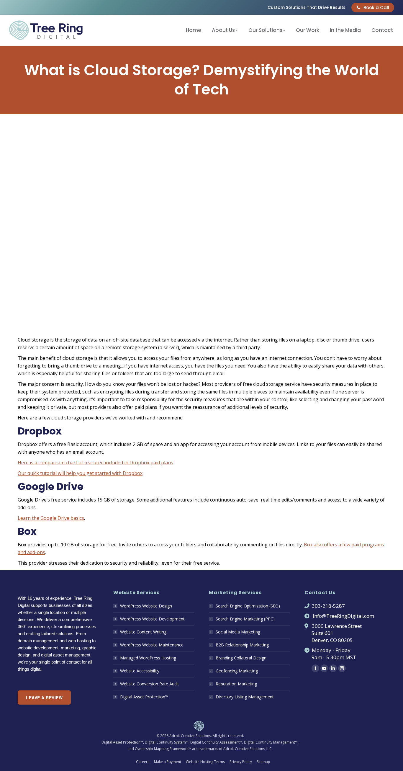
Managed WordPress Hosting (148, 658)
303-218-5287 (328, 605)
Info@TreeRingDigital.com (343, 615)
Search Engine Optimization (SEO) (248, 606)
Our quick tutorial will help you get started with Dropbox (80, 473)
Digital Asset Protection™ (144, 697)
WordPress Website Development (152, 619)
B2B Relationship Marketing (242, 645)
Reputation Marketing (236, 684)
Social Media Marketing (238, 632)
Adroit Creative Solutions (190, 735)
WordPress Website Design (146, 606)
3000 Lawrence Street (337, 626)
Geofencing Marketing (237, 671)
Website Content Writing (143, 632)
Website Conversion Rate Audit (149, 684)
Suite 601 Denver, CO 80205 (328, 636)
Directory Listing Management (245, 697)
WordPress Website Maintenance (152, 645)
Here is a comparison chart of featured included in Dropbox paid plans (95, 462)
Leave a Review (44, 697)
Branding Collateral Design (241, 658)
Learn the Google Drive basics (51, 518)
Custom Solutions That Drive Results (306, 7)
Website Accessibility (139, 671)
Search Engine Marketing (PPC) (245, 619)
